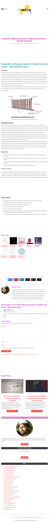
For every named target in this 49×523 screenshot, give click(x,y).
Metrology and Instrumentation (11, 497)
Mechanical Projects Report (31, 43)
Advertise (39, 517)
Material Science (7, 488)
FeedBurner (27, 459)
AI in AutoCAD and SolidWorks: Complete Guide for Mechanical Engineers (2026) (36, 398)
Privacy (30, 517)
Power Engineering (8, 499)
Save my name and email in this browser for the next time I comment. (18, 348)
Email (2, 345)
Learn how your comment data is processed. (28, 354)
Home (13, 517)
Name (3, 341)
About (20, 517)
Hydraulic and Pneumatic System (11, 476)
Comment (3, 326)
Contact (25, 517)
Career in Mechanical (8, 470)
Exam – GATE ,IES (7, 472)
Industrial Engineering (9, 478)
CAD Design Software (8, 468)
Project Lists (6, 501)
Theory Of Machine (8, 505)
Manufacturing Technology (10, 486)
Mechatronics (7, 495)
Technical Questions (8, 503)
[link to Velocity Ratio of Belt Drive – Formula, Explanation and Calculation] (12, 386)
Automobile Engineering (9, 466)
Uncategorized (7, 509)
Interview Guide (7, 480)
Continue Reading (12, 411)
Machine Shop (7, 484)
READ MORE (24, 444)
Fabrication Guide (8, 474)
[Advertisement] (24, 29)
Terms (34, 517)
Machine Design (7, 482)
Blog (17, 517)
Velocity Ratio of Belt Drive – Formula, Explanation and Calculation (12, 398)
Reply (5, 317)
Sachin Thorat (19, 43)
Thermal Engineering (8, 507)
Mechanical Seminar (8, 493)
